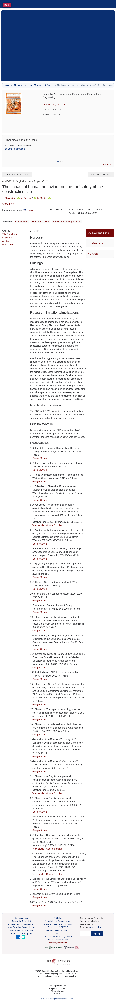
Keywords (7, 237)
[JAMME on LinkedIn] (18, 937)
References (8, 244)
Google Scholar (40, 458)
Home (6, 85)
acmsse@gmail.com (58, 943)
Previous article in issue (18, 174)
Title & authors (9, 234)
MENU (6, 5)
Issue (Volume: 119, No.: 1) (40, 85)
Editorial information (15, 149)
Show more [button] (8, 204)
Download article (100, 233)
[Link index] (57, 961)
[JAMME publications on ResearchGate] (23, 937)
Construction (21, 221)
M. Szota (41, 198)
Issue (106, 164)
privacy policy (95, 927)
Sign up (97, 933)
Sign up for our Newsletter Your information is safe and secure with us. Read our (92, 922)
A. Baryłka (26, 198)
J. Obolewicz (8, 198)
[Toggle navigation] (110, 5)
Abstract (6, 241)
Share (95, 254)
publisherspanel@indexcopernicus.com (57, 999)
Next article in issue (100, 174)
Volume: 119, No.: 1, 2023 (56, 104)
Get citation (98, 243)
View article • (39, 525)
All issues (18, 85)
